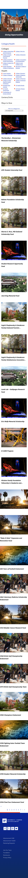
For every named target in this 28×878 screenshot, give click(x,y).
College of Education (21, 54)
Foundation (6, 852)
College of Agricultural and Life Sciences (8, 52)
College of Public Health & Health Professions (7, 82)
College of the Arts (20, 51)
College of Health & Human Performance (8, 60)
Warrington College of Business (21, 67)
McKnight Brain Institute (6, 86)
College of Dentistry (20, 73)
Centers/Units (7, 97)
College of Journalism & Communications (21, 60)
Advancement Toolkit (9, 841)
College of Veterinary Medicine (21, 81)
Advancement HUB (8, 838)
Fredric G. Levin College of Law (19, 63)
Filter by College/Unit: (14, 108)
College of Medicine (7, 75)
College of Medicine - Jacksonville (21, 76)
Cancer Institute (7, 73)
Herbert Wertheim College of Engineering (8, 67)
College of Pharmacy (21, 78)
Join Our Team (7, 850)
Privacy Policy (7, 857)
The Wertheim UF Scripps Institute (7, 93)
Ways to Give (6, 103)
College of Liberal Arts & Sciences (8, 63)
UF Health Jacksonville (6, 89)
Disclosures (6, 855)
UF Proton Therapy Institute (20, 89)
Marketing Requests (9, 843)
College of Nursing (7, 78)
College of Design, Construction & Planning (7, 56)
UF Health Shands (20, 85)
